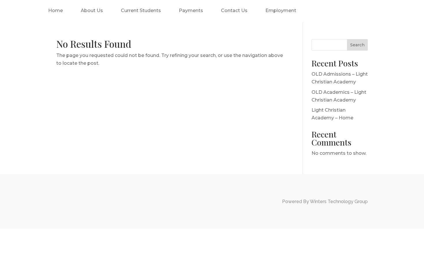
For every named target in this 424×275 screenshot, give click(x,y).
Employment (280, 10)
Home (55, 10)
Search (357, 44)
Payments (191, 10)
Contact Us (234, 10)
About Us (92, 10)
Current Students (141, 10)
